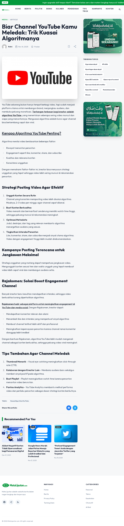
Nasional (89, 490)
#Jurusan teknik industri (93, 74)
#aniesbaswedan (109, 90)
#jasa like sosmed (91, 90)
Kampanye (97, 9)
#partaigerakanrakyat (93, 69)
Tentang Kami (49, 503)
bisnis (49, 9)
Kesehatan (90, 498)
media (5, 20)
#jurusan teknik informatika (95, 85)
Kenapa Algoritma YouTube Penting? (31, 133)
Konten (110, 9)
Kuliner (60, 9)
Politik (39, 9)
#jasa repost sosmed (111, 79)
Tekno (88, 494)
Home (18, 9)
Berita (28, 9)
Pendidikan (73, 9)
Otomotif (89, 503)
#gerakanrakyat (91, 64)
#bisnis (87, 95)
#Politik (105, 64)
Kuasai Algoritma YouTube (19, 401)
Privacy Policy (49, 498)
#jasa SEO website (91, 79)
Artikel (88, 507)
